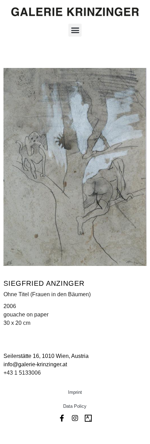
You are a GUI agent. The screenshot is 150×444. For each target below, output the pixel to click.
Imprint (75, 392)
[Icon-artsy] (88, 418)
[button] (75, 30)
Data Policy (75, 406)
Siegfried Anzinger (43, 283)
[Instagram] (75, 418)
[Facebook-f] (62, 418)
